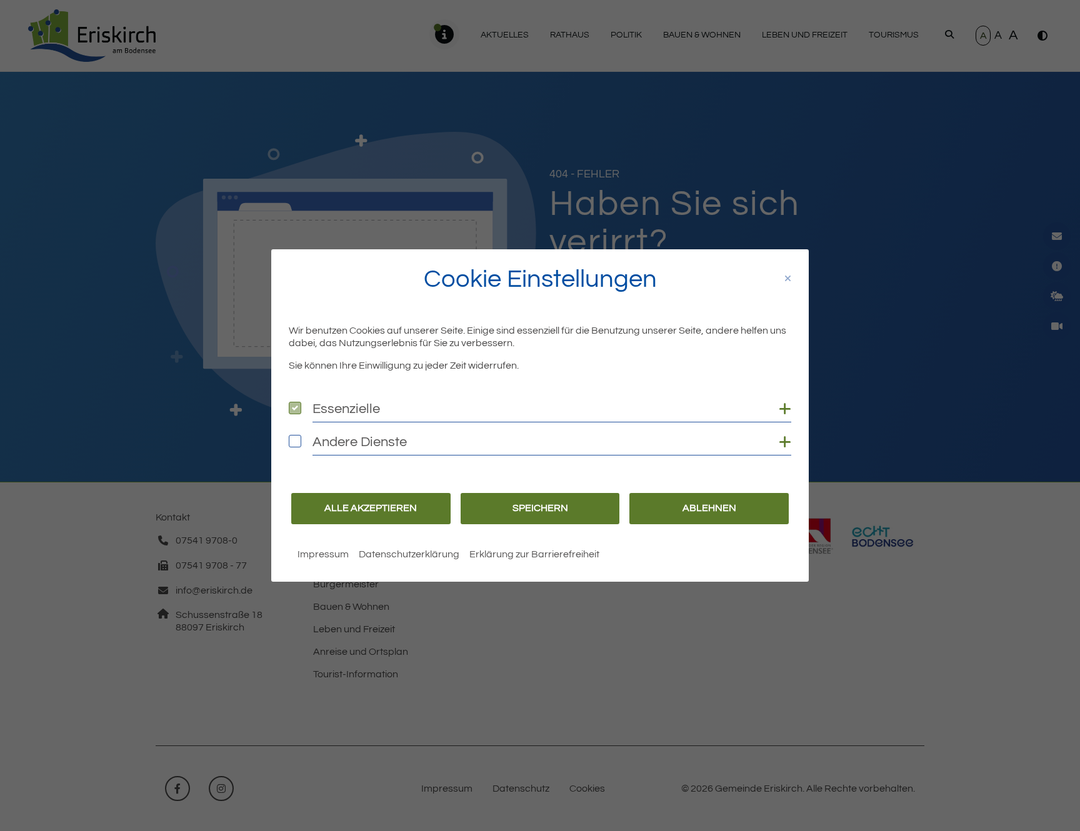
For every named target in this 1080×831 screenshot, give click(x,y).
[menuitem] (323, 554)
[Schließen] (788, 279)
